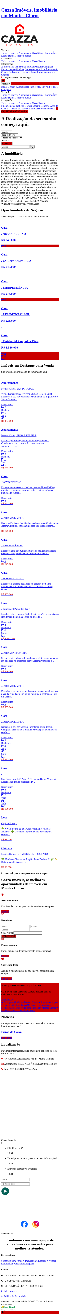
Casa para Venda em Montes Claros (21, 1002)
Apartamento (25, 53)
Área (54, 53)
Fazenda (10, 55)
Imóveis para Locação (35, 1261)
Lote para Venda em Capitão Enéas (18, 1010)
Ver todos (6, 999)
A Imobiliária (7, 66)
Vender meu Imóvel (24, 66)
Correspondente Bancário (37, 69)
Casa (34, 53)
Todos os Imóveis (9, 53)
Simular (5, 956)
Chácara (41, 61)
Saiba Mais (6, 978)
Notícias (20, 69)
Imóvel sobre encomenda (43, 72)
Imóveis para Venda (12, 1261)
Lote (3, 55)
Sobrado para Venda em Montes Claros (37, 1007)
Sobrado (27, 55)
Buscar (7, 144)
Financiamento (8, 69)
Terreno (19, 55)
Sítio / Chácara (44, 53)
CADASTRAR (8, 936)
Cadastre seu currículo (19, 72)
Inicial (4, 86)
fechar (5, 84)
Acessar (5, 911)
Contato (5, 75)
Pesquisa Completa (43, 66)
